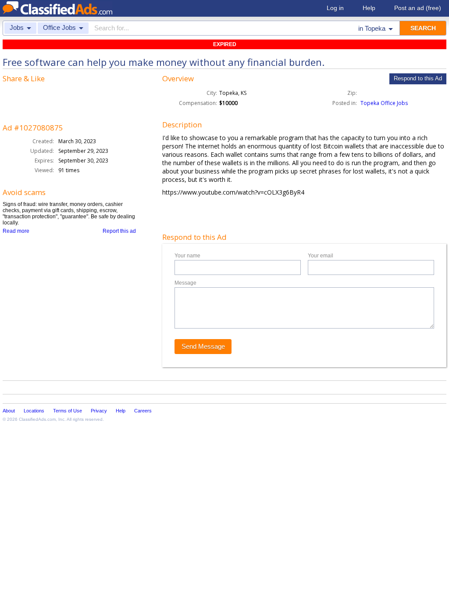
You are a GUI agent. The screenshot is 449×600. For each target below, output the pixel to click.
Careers (143, 410)
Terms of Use (67, 410)
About (9, 410)
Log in (335, 7)
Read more (16, 231)
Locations (34, 410)
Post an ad (417, 7)
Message (185, 283)
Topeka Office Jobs (384, 103)
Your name (187, 256)
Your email (320, 256)
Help (369, 7)
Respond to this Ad (418, 78)
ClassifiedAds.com (37, 419)
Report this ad (119, 231)
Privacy (99, 410)
